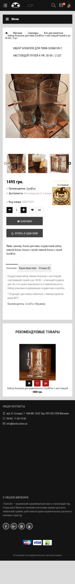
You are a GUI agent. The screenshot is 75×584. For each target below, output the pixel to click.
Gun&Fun (29, 303)
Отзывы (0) (44, 268)
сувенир (17, 246)
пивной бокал (13, 249)
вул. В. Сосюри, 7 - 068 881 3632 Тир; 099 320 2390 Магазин (38, 413)
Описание (11, 268)
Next (69, 163)
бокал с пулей (30, 249)
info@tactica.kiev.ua (17, 423)
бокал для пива (31, 246)
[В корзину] (29, 383)
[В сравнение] (39, 210)
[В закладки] (32, 210)
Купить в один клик (26, 233)
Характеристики (27, 268)
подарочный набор (51, 246)
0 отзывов (63, 184)
